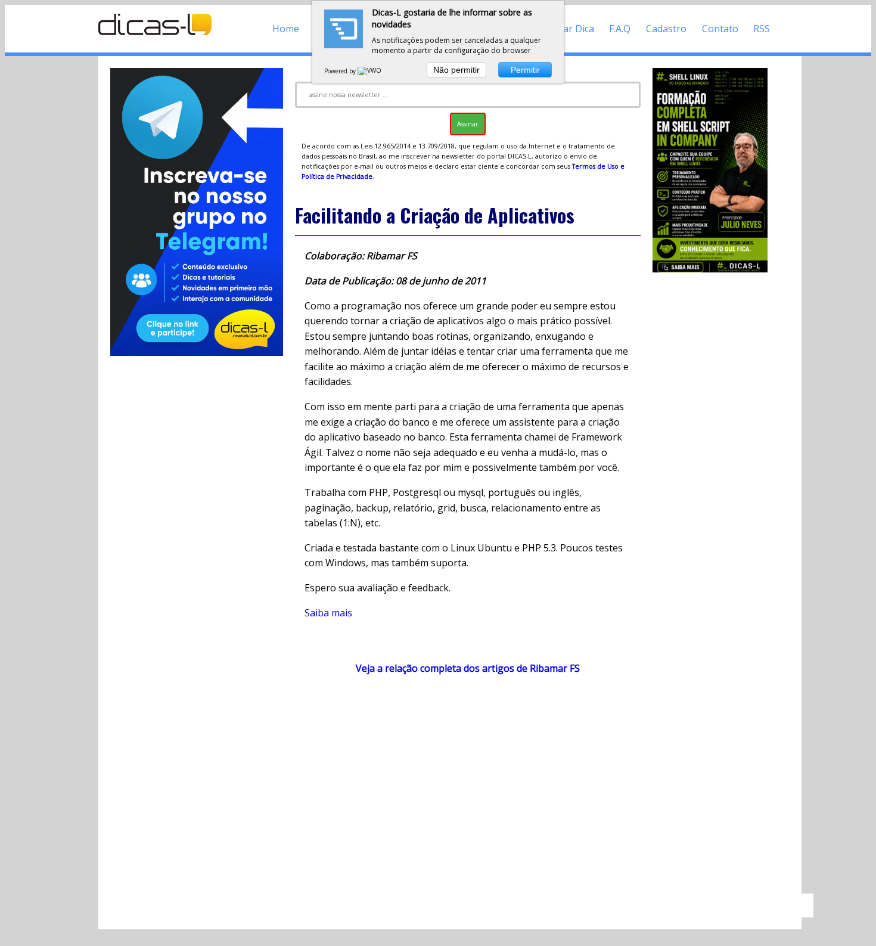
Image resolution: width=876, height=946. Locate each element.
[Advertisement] (468, 790)
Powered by (341, 71)
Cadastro (666, 28)
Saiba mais (328, 612)
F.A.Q (619, 28)
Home (285, 28)
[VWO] (370, 71)
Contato (720, 28)
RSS (761, 28)
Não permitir (456, 70)
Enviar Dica (569, 28)
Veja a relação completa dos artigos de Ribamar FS (468, 668)
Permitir (525, 70)
